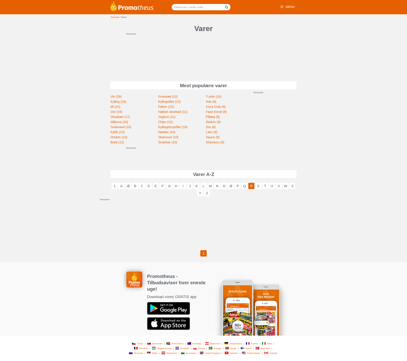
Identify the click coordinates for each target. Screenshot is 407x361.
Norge (233, 348)
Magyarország (164, 348)
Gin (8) (211, 127)
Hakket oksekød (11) (172, 112)
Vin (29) (116, 96)
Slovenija (138, 353)
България (191, 353)
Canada (273, 353)
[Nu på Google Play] (168, 308)
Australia (196, 343)
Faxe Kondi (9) (216, 112)
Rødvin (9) (213, 122)
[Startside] (131, 6)
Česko (140, 343)
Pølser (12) (166, 106)
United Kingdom (213, 353)
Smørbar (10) (167, 142)
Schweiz (234, 353)
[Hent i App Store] (168, 323)
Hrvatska (184, 348)
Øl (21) (115, 106)
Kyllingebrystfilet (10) (173, 127)
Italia (269, 343)
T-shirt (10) (213, 96)
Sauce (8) (213, 137)
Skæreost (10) (168, 137)
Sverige (217, 348)
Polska (201, 348)
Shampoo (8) (215, 142)
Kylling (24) (118, 101)
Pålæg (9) (213, 117)
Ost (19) (116, 112)
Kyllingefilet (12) (169, 101)
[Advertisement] (203, 55)
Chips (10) (165, 122)
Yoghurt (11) (167, 117)
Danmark (265, 348)
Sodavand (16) (120, 127)
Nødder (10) (166, 132)
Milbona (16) (119, 122)
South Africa (177, 343)
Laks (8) (211, 132)
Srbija (155, 353)
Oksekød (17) (120, 117)
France (254, 343)
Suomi (248, 348)
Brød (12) (117, 142)
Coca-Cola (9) (216, 106)
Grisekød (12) (168, 96)
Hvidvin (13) (118, 137)
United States (253, 353)
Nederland (171, 353)
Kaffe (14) (117, 132)
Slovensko (157, 343)
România (143, 348)
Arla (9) (211, 101)
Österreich (215, 343)
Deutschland (235, 343)
